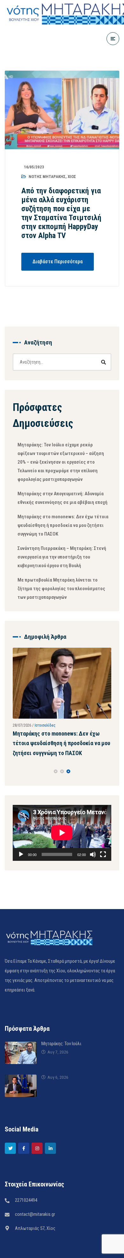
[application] (62, 858)
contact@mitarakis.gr (35, 1239)
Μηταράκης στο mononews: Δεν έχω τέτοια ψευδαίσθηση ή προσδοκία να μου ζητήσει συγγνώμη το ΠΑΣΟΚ (62, 525)
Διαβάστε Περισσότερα (57, 262)
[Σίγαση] (93, 879)
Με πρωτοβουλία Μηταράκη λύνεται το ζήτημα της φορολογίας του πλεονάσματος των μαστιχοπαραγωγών (61, 588)
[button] (56, 797)
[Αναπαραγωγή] (21, 879)
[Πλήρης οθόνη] (103, 879)
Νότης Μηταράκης (47, 176)
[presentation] (15, 796)
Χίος (72, 176)
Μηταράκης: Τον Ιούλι (61, 1069)
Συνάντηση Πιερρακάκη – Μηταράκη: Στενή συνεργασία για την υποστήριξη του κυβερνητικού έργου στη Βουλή (61, 556)
